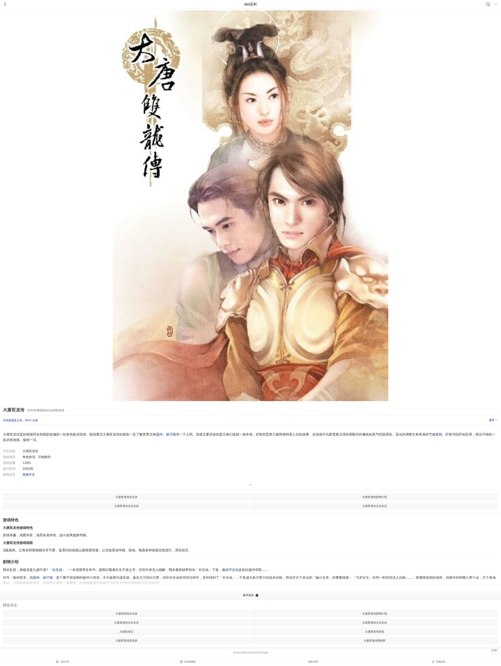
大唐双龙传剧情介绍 (374, 497)
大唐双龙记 (126, 631)
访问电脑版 (190, 661)
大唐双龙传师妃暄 (375, 640)
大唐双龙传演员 (374, 631)
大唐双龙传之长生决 (374, 506)
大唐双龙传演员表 (126, 640)
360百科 (250, 4)
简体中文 (29, 474)
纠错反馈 (440, 661)
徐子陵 (171, 434)
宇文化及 (235, 570)
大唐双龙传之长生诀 (126, 506)
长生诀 (57, 570)
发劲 (438, 434)
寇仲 (159, 434)
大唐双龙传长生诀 (126, 497)
